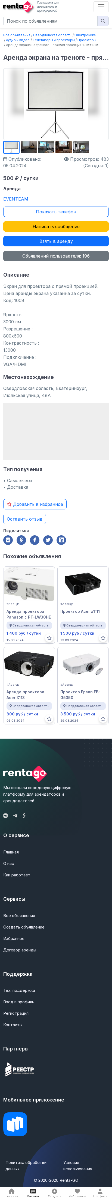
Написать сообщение (56, 226)
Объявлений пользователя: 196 (56, 256)
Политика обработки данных (25, 1165)
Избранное (13, 938)
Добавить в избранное (37, 504)
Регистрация (16, 1013)
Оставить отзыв (24, 519)
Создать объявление (24, 927)
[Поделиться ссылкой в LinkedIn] (61, 540)
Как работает (16, 874)
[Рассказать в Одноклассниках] (21, 540)
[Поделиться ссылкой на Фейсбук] (34, 540)
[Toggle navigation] (101, 6)
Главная (11, 852)
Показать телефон (56, 211)
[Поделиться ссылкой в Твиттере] (48, 540)
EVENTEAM (15, 199)
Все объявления (16, 35)
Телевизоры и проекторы (54, 40)
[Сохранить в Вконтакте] (8, 540)
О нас (8, 863)
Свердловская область (52, 35)
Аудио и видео (18, 40)
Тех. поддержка (19, 990)
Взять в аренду (56, 241)
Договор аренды (19, 950)
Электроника (85, 35)
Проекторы (86, 40)
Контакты (12, 1024)
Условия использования (77, 1165)
